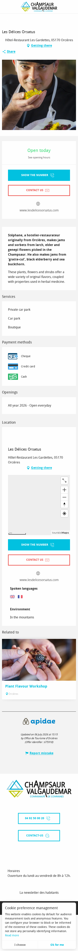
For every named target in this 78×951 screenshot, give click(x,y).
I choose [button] (20, 945)
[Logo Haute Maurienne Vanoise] (39, 789)
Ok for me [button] (57, 945)
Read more (12, 935)
